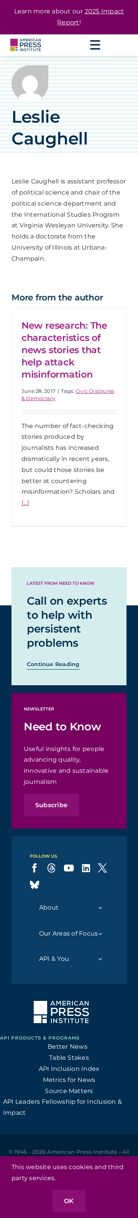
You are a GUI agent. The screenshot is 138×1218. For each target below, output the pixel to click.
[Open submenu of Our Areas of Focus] (100, 933)
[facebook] (34, 868)
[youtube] (69, 868)
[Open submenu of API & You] (100, 959)
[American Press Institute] (25, 37)
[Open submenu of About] (100, 907)
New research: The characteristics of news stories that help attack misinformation (64, 350)
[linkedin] (86, 868)
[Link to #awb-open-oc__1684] (95, 45)
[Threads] (51, 868)
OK (69, 1201)
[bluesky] (34, 884)
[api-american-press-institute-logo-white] (61, 1003)
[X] (102, 868)
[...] (25, 502)
